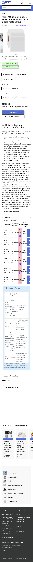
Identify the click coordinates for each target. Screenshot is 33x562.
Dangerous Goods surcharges (11, 545)
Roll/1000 (6, 97)
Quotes (18, 526)
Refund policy (6, 531)
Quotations (6, 380)
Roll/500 (24, 97)
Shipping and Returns (23, 517)
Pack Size (5, 94)
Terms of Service (7, 528)
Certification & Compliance (20, 520)
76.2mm (15, 88)
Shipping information (10, 376)
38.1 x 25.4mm (21, 74)
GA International (19, 425)
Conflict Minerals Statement (7, 522)
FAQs (18, 514)
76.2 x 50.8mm (8, 79)
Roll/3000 (15, 97)
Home (3, 13)
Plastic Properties (7, 547)
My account (20, 531)
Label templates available (10, 211)
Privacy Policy (6, 526)
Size (3, 71)
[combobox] (16, 7)
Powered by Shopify (21, 558)
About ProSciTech (7, 514)
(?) (20, 236)
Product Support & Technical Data (12, 542)
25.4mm (6, 88)
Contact (18, 529)
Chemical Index (6, 540)
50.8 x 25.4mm (8, 74)
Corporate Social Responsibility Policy (8, 518)
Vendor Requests (21, 524)
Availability (6, 217)
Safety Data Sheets (7, 537)
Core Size (5, 85)
